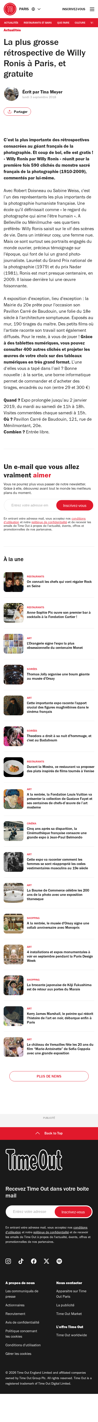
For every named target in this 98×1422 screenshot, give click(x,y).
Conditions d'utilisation (23, 1345)
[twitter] (46, 1261)
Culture (80, 23)
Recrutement (15, 1314)
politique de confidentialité (49, 522)
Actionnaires (14, 1305)
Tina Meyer (51, 92)
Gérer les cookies (18, 1354)
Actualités (11, 23)
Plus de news (49, 1077)
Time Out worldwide (71, 1335)
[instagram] (8, 1261)
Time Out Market (69, 1314)
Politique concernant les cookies (21, 1334)
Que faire (63, 23)
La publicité (65, 1305)
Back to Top (53, 1134)
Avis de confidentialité (22, 1323)
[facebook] (33, 1261)
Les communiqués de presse (21, 1294)
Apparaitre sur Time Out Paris (71, 1294)
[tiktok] (21, 1261)
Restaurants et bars (38, 23)
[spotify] (59, 1261)
